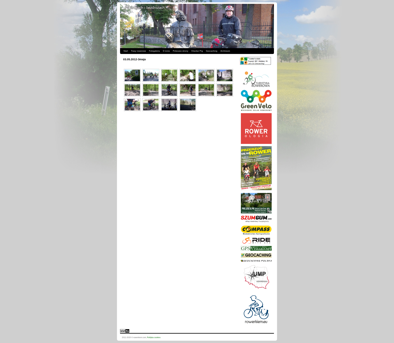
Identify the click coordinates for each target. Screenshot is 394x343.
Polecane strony (180, 51)
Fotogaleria (154, 51)
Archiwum (225, 51)
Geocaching (211, 51)
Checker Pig (197, 51)
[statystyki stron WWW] (124, 332)
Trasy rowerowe (138, 51)
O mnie (166, 51)
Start (125, 51)
